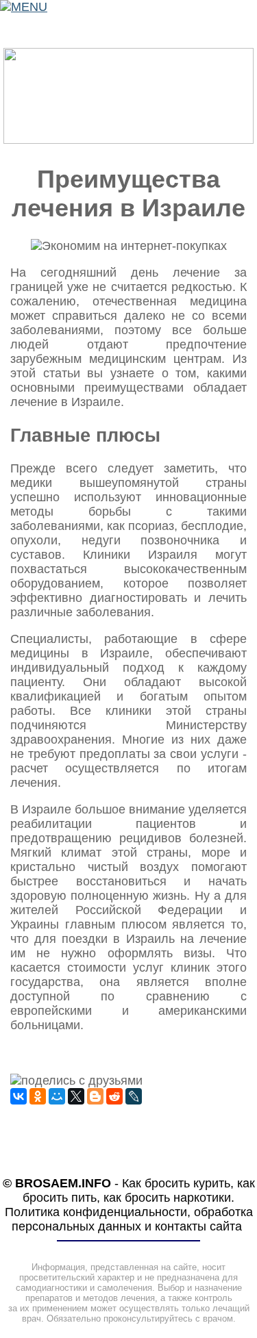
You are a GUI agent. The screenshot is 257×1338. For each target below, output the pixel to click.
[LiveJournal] (133, 1096)
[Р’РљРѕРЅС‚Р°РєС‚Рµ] (18, 1096)
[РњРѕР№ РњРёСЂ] (57, 1096)
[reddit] (114, 1096)
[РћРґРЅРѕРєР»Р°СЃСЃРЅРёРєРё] (37, 1096)
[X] (76, 1096)
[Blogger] (95, 1096)
